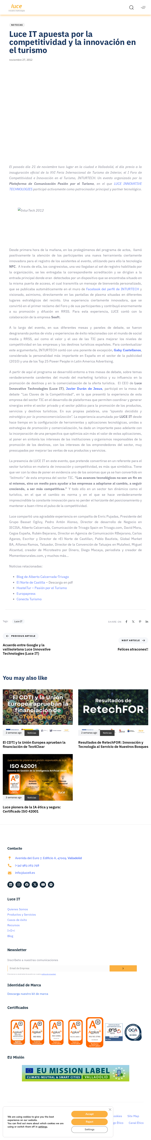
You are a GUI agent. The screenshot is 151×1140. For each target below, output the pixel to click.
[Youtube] (43, 884)
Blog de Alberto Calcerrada (37, 577)
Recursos (13, 925)
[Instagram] (18, 884)
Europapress (26, 593)
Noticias (17, 25)
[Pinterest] (140, 621)
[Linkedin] (146, 621)
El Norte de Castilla (31, 582)
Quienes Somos (17, 909)
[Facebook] (126, 621)
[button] (132, 7)
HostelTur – (26, 588)
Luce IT (18, 621)
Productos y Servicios (21, 914)
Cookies (117, 1116)
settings (42, 1126)
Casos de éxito (17, 920)
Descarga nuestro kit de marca (27, 994)
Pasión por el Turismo (51, 588)
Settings (89, 1129)
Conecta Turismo (29, 599)
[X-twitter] (35, 884)
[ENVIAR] (123, 968)
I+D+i (11, 930)
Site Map (133, 1116)
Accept (89, 1114)
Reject (89, 1121)
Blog (10, 936)
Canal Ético (136, 1123)
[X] (133, 621)
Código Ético (115, 1123)
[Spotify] (51, 884)
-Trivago (63, 577)
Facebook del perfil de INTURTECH (112, 289)
